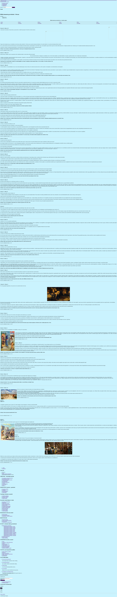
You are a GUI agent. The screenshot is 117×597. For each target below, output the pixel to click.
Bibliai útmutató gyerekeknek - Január (9, 526)
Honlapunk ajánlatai (5, 3)
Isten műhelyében (4, 481)
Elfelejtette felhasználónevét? (6, 581)
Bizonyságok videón (5, 508)
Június (97, 22)
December (98, 23)
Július (1, 23)
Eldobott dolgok (4, 565)
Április (60, 22)
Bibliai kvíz (4, 552)
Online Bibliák (4, 492)
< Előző (3, 467)
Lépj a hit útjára (4, 568)
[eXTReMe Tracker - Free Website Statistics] (1, 588)
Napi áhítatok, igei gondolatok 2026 (7, 478)
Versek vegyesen (4, 498)
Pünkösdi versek (4, 544)
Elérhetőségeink (4, 555)
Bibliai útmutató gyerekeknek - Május (9, 529)
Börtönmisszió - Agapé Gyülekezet (7, 516)
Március (39, 22)
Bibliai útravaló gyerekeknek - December (10, 535)
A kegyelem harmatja (5, 480)
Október (60, 23)
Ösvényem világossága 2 (5, 482)
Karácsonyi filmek (4, 505)
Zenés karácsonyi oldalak (6, 546)
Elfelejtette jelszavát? (5, 582)
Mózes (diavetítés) (4, 537)
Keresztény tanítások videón (6, 506)
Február (19, 22)
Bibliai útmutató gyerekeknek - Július (9, 531)
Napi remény (4, 484)
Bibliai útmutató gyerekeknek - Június (9, 530)
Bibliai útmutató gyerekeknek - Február (9, 527)
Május (78, 22)
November (78, 23)
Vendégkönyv (4, 5)
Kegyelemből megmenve (5, 562)
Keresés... (1, 7)
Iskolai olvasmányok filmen (6, 504)
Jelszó (1, 579)
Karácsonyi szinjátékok (5, 547)
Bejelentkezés (2, 580)
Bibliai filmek (4, 502)
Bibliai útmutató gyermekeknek (6, 473)
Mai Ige (3, 485)
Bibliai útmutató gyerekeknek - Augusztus (10, 532)
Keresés (13, 7)
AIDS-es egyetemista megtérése (6, 520)
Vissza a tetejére (2, 594)
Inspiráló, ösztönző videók (6, 507)
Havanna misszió (4, 514)
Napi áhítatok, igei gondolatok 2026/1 (7, 571)
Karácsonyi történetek (5, 496)
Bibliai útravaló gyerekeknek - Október (9, 533)
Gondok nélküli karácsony (6, 545)
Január (2, 22)
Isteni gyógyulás (4, 521)
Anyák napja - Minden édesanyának (7, 542)
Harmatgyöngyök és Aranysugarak (7, 479)
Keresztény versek (4, 497)
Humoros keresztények (5, 553)
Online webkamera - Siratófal (6, 551)
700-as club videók (5, 509)
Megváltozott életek (5, 519)
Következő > (4, 468)
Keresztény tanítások (5, 489)
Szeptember (39, 23)
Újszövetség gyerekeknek (6, 536)
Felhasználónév (2, 578)
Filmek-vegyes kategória (5, 503)
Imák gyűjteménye (5, 491)
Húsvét (3, 541)
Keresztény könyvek (5, 490)
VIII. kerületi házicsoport (5, 515)
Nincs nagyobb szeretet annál (6, 559)
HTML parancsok (4, 554)
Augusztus (19, 23)
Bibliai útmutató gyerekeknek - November (10, 534)
